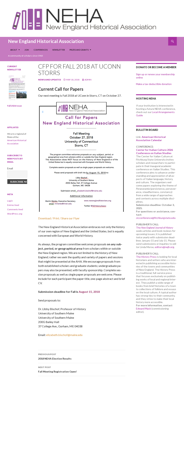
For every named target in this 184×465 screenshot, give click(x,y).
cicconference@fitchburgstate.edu (156, 217)
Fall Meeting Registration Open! (57, 369)
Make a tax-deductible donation (154, 83)
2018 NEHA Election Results (55, 356)
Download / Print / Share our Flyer (59, 218)
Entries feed (13, 205)
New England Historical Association (46, 41)
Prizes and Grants (79, 50)
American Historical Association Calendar (151, 138)
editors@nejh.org (164, 247)
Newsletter (58, 50)
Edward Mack (143, 308)
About (13, 50)
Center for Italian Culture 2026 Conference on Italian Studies (154, 151)
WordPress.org (14, 213)
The (154, 227)
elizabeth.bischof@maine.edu (64, 335)
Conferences (41, 50)
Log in (10, 200)
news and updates (49, 79)
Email (10, 168)
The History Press (146, 256)
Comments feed (15, 209)
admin (87, 79)
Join (26, 50)
